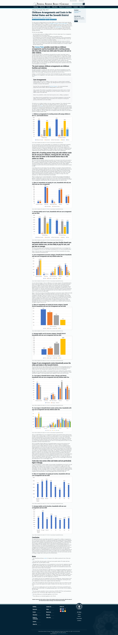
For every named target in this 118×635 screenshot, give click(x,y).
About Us (82, 7)
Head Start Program (53, 86)
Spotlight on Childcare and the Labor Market (58, 23)
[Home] (53, 3)
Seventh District (58, 27)
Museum (48, 614)
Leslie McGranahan (46, 18)
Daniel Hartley (37, 18)
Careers (76, 7)
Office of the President (73, 0)
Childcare (47, 19)
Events (48, 7)
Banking (36, 7)
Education (54, 7)
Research (42, 7)
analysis (45, 558)
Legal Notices (65, 633)
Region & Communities (65, 7)
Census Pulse (39, 47)
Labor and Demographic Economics (38, 19)
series (41, 106)
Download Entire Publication (77, 12)
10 (51, 456)
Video (47, 609)
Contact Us (48, 606)
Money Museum (81, 0)
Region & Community (35, 618)
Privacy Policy (59, 633)
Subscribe (76, 21)
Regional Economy (53, 19)
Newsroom (48, 612)
